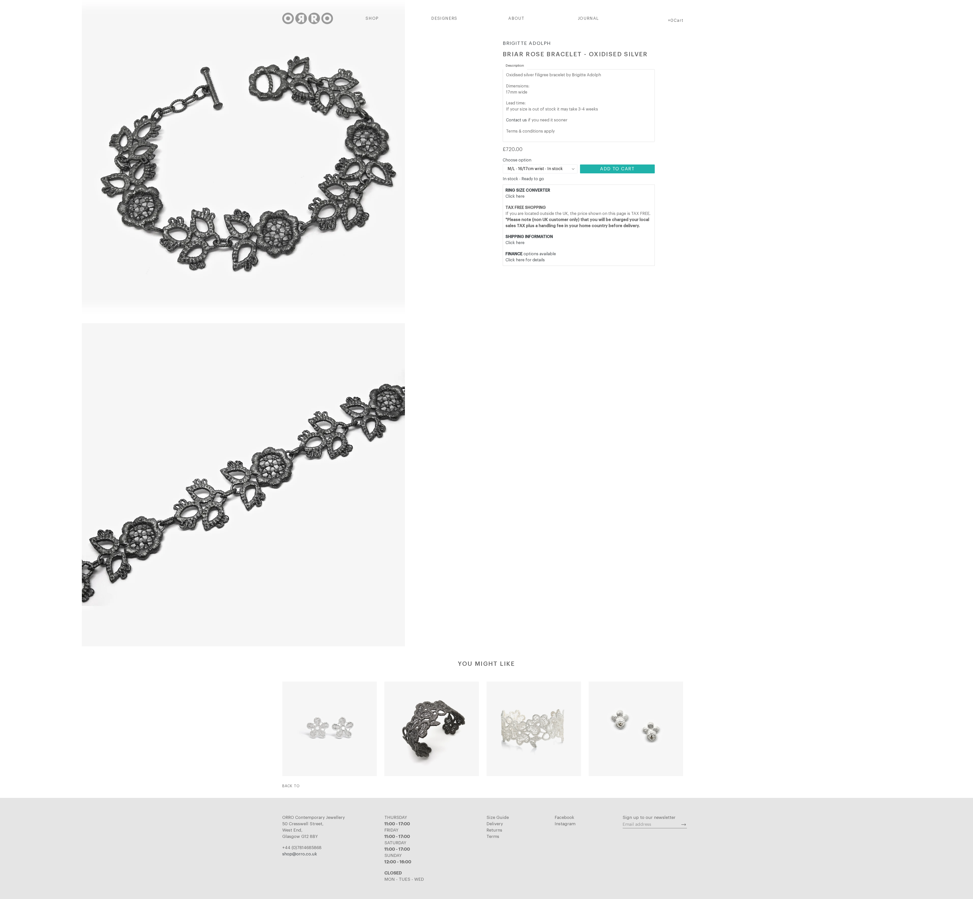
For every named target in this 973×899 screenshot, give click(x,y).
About (516, 18)
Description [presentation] (515, 65)
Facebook (564, 817)
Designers (444, 18)
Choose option (517, 160)
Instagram (565, 824)
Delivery (494, 824)
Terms (492, 836)
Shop (372, 18)
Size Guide (497, 817)
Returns (494, 830)
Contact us (516, 120)
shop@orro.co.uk (299, 854)
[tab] (515, 65)
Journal (588, 18)
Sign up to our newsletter (649, 817)
